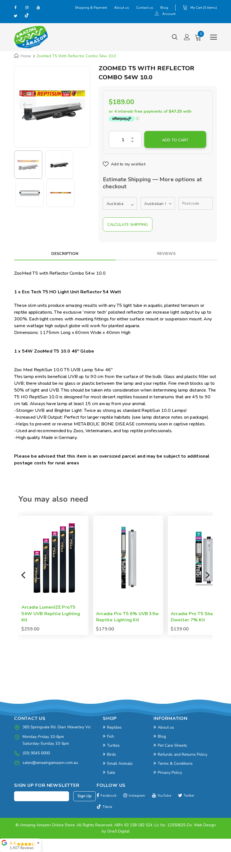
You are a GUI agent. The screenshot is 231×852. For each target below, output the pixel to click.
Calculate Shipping (127, 224)
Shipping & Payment (91, 7)
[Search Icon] (174, 37)
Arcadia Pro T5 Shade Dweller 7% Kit (122, 617)
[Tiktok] (27, 16)
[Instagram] (27, 7)
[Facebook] (15, 7)
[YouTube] (38, 7)
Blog (164, 7)
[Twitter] (15, 16)
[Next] (207, 575)
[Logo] (31, 37)
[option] (52, 104)
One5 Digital (118, 831)
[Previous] (24, 575)
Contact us (144, 7)
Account (169, 14)
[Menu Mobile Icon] (213, 37)
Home (26, 56)
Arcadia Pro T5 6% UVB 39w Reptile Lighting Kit (54, 617)
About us (121, 7)
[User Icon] (157, 14)
